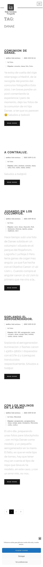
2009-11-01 (32, 157)
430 (15, 332)
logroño (24, 229)
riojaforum (11, 231)
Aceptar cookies (21, 550)
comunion (17, 66)
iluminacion (11, 229)
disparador (26, 227)
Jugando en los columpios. (18, 212)
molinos (15, 425)
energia (21, 334)
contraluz (28, 166)
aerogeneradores (29, 421)
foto (27, 66)
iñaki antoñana (15, 58)
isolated (30, 334)
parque (30, 229)
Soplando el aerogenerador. (18, 318)
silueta (23, 167)
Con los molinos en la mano (19, 406)
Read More (12, 123)
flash (32, 227)
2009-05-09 (32, 324)
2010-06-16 (32, 58)
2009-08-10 (32, 219)
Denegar (21, 556)
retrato (15, 336)
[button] (40, 538)
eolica (9, 167)
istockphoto (26, 423)
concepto (11, 334)
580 (19, 332)
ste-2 (16, 231)
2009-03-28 (32, 413)
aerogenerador (25, 332)
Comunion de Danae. (15, 52)
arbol (15, 166)
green (19, 423)
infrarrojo (18, 229)
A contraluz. (16, 152)
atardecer (21, 166)
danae (23, 66)
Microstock (17, 417)
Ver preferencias (21, 562)
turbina (28, 167)
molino (18, 167)
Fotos (11, 62)
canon (16, 227)
